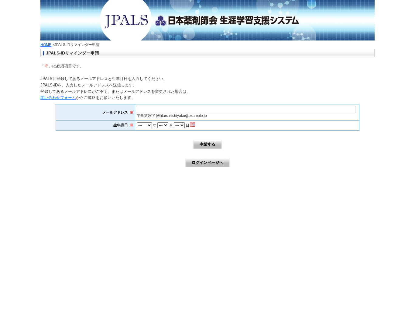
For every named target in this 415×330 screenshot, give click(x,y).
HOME (45, 45)
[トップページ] (207, 37)
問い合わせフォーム (58, 97)
